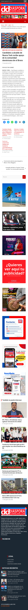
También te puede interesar (12, 400)
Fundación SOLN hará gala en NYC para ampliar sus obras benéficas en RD (13, 446)
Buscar (24, 177)
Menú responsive (25, 1)
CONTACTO (10, 561)
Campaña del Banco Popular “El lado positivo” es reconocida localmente (15, 168)
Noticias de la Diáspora (15, 50)
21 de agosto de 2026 (7, 423)
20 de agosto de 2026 (7, 450)
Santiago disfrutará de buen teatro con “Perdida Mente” (16, 596)
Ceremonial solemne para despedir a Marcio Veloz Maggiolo (13, 161)
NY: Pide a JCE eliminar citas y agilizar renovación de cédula (15, 580)
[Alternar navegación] (3, 21)
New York (5, 50)
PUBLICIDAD (10, 559)
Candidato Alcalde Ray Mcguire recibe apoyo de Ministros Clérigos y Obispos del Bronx (7, 132)
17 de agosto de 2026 (7, 499)
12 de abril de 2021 (7, 63)
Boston (5, 467)
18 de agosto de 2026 (7, 475)
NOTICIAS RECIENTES (10, 568)
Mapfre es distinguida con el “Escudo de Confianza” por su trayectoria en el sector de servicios (15, 589)
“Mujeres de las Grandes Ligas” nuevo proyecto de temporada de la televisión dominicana (17, 573)
